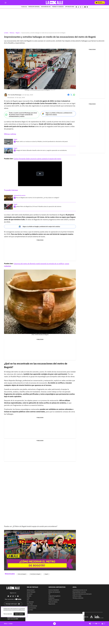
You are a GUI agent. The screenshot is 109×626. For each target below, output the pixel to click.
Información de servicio (19, 195)
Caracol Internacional (32, 605)
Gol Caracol (29, 594)
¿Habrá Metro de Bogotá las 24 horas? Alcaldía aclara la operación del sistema (38, 206)
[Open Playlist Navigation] (104, 623)
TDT (49, 594)
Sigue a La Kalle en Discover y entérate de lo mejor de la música (59, 113)
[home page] (54, 2)
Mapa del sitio (52, 604)
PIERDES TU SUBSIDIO (58, 6)
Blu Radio (29, 596)
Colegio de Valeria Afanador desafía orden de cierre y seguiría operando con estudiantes (41, 150)
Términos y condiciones (78, 598)
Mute (90, 624)
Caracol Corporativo (31, 607)
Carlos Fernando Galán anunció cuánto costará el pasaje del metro (37, 159)
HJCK (28, 598)
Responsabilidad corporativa (79, 592)
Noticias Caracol (30, 590)
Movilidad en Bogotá (35, 574)
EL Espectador (30, 602)
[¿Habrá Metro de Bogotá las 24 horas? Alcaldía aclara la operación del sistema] (8, 206)
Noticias (12, 32)
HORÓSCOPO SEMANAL (34, 6)
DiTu (28, 600)
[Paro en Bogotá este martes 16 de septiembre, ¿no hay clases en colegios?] (8, 198)
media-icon (54, 623)
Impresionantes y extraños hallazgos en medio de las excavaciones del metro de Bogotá (43, 32)
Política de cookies (77, 596)
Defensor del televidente (54, 592)
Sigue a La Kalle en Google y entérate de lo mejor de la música (41, 226)
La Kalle (6, 32)
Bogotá (18, 32)
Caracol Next (30, 609)
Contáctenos (51, 598)
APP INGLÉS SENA (69, 6)
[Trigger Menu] (5, 2)
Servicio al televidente (54, 590)
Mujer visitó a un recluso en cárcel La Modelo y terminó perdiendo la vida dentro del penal (42, 141)
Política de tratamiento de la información (82, 594)
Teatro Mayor (30, 604)
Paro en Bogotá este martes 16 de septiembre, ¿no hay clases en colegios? (37, 197)
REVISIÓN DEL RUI (46, 6)
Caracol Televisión (31, 592)
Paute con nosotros (53, 602)
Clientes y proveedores (54, 600)
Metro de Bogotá (22, 574)
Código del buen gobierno (54, 596)
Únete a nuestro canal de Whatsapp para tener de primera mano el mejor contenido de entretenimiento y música (23, 114)
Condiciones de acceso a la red (80, 590)
